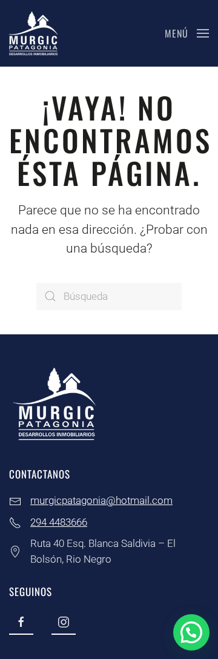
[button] (187, 33)
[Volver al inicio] (33, 33)
